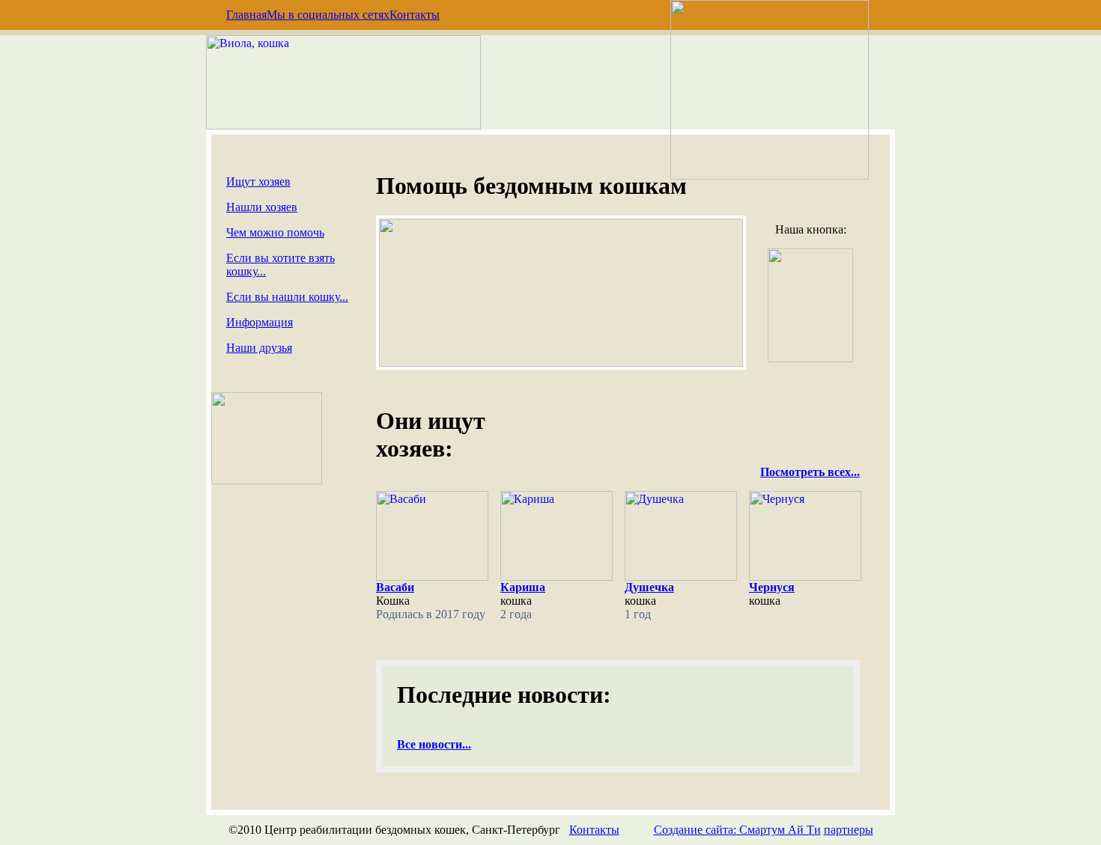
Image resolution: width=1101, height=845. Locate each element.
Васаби (395, 587)
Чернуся (772, 587)
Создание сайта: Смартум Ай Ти (737, 829)
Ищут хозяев (258, 181)
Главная (246, 14)
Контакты (414, 14)
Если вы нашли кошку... (287, 296)
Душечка (649, 587)
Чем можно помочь (275, 232)
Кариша (522, 587)
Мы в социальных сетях (328, 14)
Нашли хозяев (261, 207)
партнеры (848, 829)
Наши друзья (259, 347)
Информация (259, 322)
